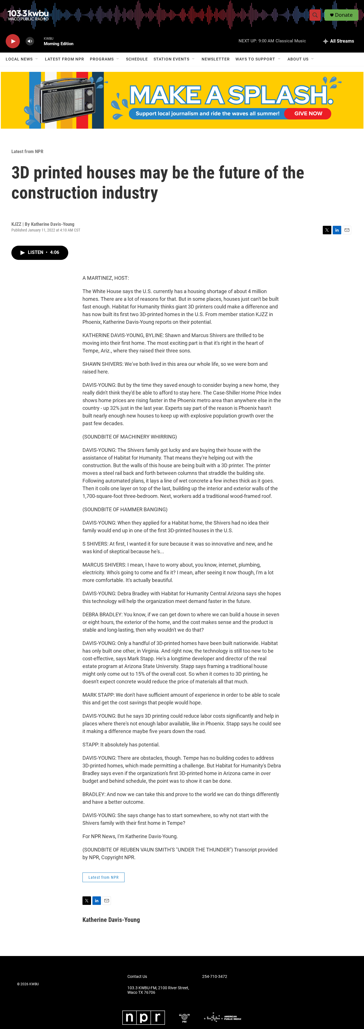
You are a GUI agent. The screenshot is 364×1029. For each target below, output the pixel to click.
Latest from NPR (64, 59)
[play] (12, 41)
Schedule (137, 59)
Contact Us (137, 976)
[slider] (39, 41)
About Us (298, 59)
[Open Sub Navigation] (37, 59)
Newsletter (216, 59)
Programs (102, 59)
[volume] (30, 41)
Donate (344, 15)
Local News (19, 59)
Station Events (171, 59)
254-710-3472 (214, 976)
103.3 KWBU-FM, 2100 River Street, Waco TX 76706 (158, 990)
